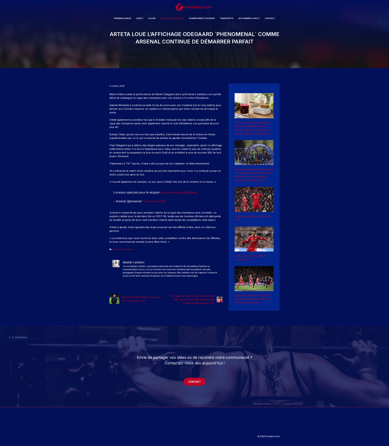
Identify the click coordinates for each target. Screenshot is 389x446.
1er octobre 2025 (154, 201)
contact (194, 381)
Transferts (227, 18)
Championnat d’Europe (202, 18)
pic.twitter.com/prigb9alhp (178, 192)
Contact (270, 18)
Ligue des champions (172, 18)
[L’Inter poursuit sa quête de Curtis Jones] (254, 249)
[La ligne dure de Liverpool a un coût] (254, 210)
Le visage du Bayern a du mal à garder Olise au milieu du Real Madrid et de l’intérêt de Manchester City (192, 299)
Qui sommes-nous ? (249, 18)
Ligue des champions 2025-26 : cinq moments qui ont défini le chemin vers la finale (252, 299)
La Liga (152, 18)
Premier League (122, 18)
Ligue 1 (139, 18)
